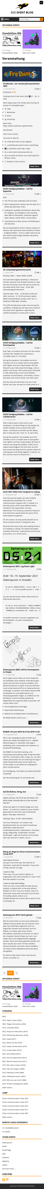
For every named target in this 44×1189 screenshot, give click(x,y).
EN (38, 89)
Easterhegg (6, 1150)
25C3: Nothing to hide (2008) (13, 1072)
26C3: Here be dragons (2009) (13, 1069)
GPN (4, 1154)
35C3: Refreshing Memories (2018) (15, 1035)
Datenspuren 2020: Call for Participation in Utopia (21, 670)
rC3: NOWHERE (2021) (10, 1128)
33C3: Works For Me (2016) (12, 1043)
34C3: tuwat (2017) (9, 1039)
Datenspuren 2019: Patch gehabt (17, 915)
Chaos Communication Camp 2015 (15, 1106)
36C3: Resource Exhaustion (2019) (15, 1031)
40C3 (4, 1016)
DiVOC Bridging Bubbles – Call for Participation (18, 344)
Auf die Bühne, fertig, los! (14, 792)
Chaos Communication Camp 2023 (15, 1098)
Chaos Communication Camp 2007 (15, 1113)
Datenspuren (7, 1143)
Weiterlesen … (35, 627)
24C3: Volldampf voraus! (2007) (13, 1076)
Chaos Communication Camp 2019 (15, 1102)
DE (40, 89)
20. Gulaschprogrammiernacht (17, 269)
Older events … (8, 1087)
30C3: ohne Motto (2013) (11, 1054)
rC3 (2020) (6, 1132)
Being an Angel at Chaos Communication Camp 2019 (21, 852)
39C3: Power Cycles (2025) (12, 1020)
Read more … (35, 166)
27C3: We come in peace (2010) (14, 1065)
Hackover (5, 1157)
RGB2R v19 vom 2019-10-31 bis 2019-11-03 (21, 732)
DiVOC (4, 1146)
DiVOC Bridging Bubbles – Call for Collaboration (18, 415)
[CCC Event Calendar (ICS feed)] (7, 1179)
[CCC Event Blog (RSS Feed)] (3, 1179)
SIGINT (4, 1165)
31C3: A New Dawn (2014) (11, 1050)
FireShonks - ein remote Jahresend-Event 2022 (21, 84)
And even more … (8, 1169)
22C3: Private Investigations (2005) (15, 1084)
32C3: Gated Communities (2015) (14, 1046)
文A (41, 2)
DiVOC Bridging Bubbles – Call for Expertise (18, 190)
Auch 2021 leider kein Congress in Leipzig (21, 492)
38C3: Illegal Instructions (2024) (14, 1024)
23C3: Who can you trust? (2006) (14, 1080)
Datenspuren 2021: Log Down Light (19, 566)
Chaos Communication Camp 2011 (15, 1110)
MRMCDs (5, 1161)
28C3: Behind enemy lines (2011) (14, 1061)
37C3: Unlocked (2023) (10, 1028)
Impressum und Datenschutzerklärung (22, 1186)
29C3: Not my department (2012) (14, 1058)
